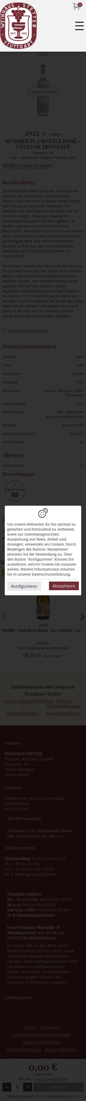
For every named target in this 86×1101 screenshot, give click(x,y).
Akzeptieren (64, 586)
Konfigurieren (24, 586)
